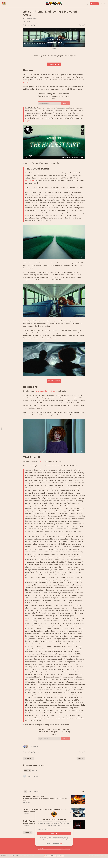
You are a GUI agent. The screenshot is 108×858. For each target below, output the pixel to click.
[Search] (83, 3)
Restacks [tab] (34, 770)
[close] (70, 812)
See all (27, 832)
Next (79, 758)
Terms (24, 855)
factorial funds (30, 180)
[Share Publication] (87, 3)
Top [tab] (25, 791)
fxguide (26, 82)
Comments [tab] (27, 770)
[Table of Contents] (2, 429)
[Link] (21, 70)
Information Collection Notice (53, 839)
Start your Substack (51, 855)
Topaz (27, 121)
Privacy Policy (66, 839)
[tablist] (30, 770)
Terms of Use (62, 837)
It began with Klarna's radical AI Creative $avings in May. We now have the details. (45, 799)
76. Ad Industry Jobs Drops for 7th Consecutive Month (44, 809)
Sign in (103, 4)
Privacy (20, 855)
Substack (91, 855)
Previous (29, 758)
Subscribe (94, 4)
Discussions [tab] (36, 791)
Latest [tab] (29, 791)
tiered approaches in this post (45, 391)
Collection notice (30, 855)
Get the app (61, 855)
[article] (54, 800)
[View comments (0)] (31, 25)
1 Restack (35, 746)
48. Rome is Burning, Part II (33, 796)
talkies (53, 338)
